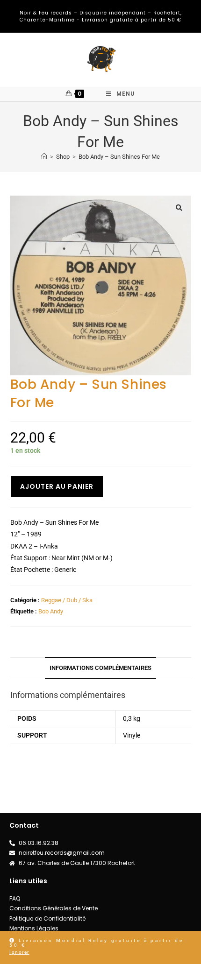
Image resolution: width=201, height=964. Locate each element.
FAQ (14, 898)
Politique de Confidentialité (47, 918)
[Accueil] (44, 156)
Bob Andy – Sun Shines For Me (119, 156)
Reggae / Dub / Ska (67, 600)
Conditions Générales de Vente (53, 908)
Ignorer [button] (19, 952)
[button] (179, 207)
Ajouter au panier (56, 486)
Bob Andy (50, 611)
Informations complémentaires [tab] (100, 667)
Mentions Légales (33, 928)
